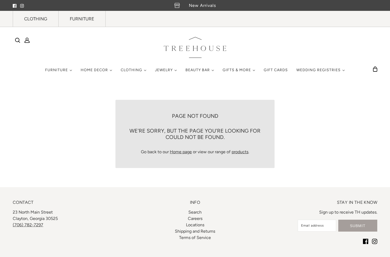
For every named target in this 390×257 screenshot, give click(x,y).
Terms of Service (195, 237)
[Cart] (375, 69)
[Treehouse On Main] (195, 47)
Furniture (82, 18)
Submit (358, 226)
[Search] (17, 40)
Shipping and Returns (195, 231)
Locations (195, 224)
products (240, 151)
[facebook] (15, 5)
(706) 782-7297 (28, 224)
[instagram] (22, 5)
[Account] (27, 40)
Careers (195, 218)
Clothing (35, 18)
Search (195, 212)
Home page (181, 151)
